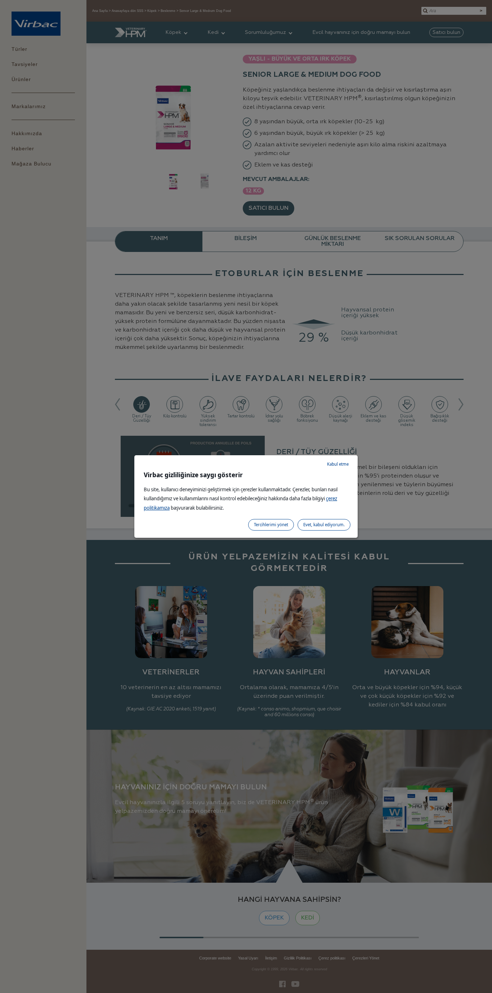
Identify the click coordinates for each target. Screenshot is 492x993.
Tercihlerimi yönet (271, 525)
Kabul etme (338, 464)
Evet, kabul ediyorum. (324, 525)
